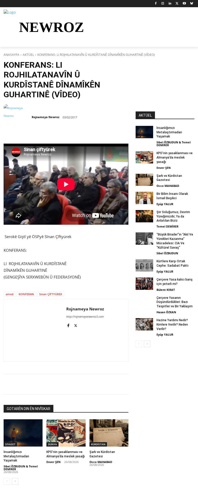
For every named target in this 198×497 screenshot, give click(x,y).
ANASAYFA (11, 55)
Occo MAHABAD (100, 462)
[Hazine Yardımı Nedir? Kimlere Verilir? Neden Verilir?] (144, 324)
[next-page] (15, 481)
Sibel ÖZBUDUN (167, 253)
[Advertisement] (165, 85)
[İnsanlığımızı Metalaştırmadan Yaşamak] (23, 433)
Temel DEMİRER (167, 226)
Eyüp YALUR (164, 204)
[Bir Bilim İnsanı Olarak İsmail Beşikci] (144, 198)
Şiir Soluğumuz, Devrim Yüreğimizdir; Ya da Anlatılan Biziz (173, 216)
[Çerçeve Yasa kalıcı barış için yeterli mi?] (144, 283)
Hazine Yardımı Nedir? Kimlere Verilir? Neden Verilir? (172, 324)
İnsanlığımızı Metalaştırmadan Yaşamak (16, 456)
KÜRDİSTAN (98, 444)
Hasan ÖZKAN (166, 312)
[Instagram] (163, 4)
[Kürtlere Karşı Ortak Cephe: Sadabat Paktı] (144, 265)
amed (9, 294)
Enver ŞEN (53, 462)
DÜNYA (52, 444)
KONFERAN (26, 294)
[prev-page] (7, 481)
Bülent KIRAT (165, 290)
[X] (177, 4)
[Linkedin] (170, 4)
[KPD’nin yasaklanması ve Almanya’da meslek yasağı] (65, 433)
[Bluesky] (191, 4)
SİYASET (10, 444)
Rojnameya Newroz (45, 117)
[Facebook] (156, 4)
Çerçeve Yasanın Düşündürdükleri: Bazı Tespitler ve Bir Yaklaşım (174, 302)
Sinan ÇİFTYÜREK (50, 294)
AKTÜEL (28, 55)
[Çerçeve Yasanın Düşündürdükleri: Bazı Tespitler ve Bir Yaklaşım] (144, 302)
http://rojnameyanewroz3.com (85, 316)
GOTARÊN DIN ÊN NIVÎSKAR (28, 409)
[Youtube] (184, 4)
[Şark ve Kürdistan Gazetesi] (108, 433)
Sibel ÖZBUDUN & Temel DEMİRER (21, 467)
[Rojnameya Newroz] (17, 117)
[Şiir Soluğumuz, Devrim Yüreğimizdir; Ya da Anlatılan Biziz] (144, 216)
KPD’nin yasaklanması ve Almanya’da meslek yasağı (174, 157)
